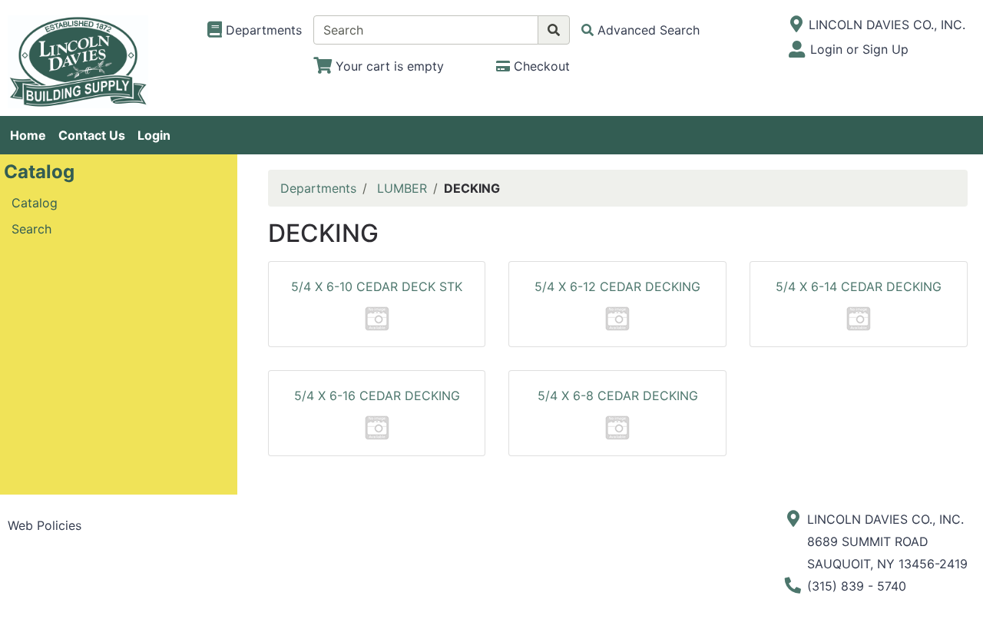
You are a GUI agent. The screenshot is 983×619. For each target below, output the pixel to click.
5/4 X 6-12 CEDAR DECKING (617, 286)
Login (153, 135)
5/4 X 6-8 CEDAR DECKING (618, 395)
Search (31, 229)
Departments (318, 188)
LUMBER (402, 188)
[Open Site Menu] (796, 24)
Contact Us (91, 135)
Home (28, 135)
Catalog (35, 202)
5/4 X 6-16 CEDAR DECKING (377, 395)
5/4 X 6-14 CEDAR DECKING (859, 286)
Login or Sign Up (859, 49)
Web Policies (44, 525)
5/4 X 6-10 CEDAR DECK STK (376, 286)
